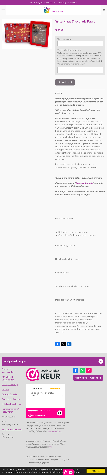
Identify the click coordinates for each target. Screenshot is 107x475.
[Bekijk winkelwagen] (104, 10)
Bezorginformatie (84, 183)
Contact (5, 389)
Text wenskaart (64, 39)
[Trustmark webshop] (43, 380)
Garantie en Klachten (11, 399)
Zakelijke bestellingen (11, 404)
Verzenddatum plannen (69, 50)
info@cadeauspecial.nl (12, 429)
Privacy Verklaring (10, 385)
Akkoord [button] (95, 471)
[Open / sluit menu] (3, 10)
